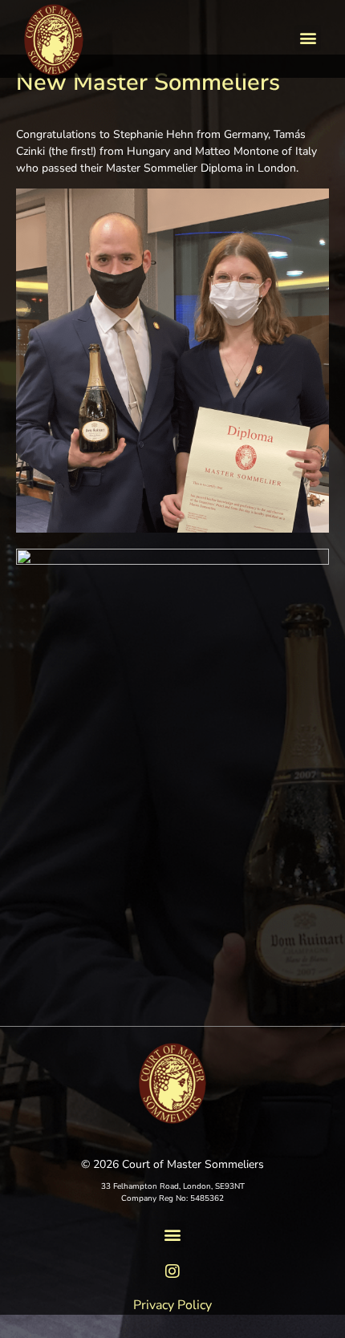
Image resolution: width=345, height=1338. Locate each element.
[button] (307, 38)
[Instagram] (172, 1271)
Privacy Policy (172, 1305)
